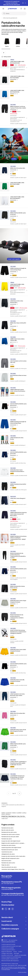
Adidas (18, 46)
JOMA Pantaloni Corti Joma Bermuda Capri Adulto (17, 694)
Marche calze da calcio (7, 830)
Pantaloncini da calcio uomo (9, 832)
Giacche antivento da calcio (9, 867)
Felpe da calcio (5, 865)
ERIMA (14, 812)
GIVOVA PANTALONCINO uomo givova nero (18, 404)
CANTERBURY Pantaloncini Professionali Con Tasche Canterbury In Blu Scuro (17, 777)
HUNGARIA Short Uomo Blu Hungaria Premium (17, 680)
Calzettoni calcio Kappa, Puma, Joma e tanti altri (14, 869)
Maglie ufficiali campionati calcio (10, 858)
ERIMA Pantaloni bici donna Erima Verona (17, 587)
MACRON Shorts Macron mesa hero (18, 376)
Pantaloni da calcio (6, 838)
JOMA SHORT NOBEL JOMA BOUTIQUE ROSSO (17, 62)
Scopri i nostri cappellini (14, 259)
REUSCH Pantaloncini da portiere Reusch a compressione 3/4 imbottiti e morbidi (18, 555)
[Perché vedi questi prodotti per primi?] (2, 56)
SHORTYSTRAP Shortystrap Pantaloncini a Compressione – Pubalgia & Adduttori (18, 632)
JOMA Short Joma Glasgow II (17, 498)
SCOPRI (14, 158)
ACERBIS (19, 812)
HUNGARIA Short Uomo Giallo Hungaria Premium (18, 650)
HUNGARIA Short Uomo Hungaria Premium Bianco (17, 470)
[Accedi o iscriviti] (21, 8)
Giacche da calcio (6, 860)
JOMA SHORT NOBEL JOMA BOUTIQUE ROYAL (17, 91)
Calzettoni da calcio (6, 852)
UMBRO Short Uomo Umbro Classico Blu (17, 339)
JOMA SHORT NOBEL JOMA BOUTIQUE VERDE (17, 183)
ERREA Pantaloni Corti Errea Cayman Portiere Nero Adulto (18, 107)
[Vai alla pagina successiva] (19, 793)
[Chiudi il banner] (25, 3)
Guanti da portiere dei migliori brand (11, 847)
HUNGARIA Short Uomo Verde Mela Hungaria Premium (18, 730)
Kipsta (7, 46)
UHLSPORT (9, 812)
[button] (26, 67)
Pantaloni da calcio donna (8, 845)
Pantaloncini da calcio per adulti (10, 836)
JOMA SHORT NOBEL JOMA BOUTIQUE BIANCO (17, 197)
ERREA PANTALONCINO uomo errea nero (18, 213)
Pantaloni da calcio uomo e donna (10, 834)
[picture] (4, 63)
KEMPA (3, 812)
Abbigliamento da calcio (8, 854)
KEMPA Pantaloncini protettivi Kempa (18, 484)
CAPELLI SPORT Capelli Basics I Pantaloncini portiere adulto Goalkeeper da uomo (18, 763)
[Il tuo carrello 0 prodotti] (25, 8)
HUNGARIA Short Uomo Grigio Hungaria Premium (18, 601)
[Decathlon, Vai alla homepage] (12, 8)
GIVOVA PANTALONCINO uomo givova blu (18, 452)
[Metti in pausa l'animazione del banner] (23, 3)
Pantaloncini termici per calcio (9, 849)
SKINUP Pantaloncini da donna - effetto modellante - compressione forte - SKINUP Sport (18, 538)
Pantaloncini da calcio (7, 828)
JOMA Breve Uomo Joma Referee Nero (16, 301)
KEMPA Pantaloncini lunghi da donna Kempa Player (18, 269)
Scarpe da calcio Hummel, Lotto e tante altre (13, 856)
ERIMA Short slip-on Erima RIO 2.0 (18, 323)
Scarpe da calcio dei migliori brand (10, 841)
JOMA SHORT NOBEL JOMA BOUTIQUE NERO (17, 77)
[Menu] (3, 8)
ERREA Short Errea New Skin (17, 168)
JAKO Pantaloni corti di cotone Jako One (18, 361)
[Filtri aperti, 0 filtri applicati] (3, 52)
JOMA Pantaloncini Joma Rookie (17, 438)
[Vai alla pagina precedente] (8, 793)
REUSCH (8, 814)
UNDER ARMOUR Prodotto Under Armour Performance (17, 390)
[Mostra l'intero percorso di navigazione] (2, 18)
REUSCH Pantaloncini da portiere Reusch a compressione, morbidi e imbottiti (17, 617)
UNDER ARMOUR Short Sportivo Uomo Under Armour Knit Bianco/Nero (18, 514)
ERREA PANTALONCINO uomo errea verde (18, 744)
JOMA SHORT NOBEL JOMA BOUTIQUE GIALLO (17, 285)
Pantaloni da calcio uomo (8, 862)
